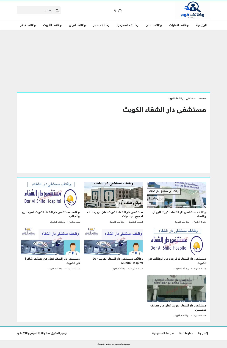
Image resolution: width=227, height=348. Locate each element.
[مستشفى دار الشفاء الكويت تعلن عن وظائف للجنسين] (176, 296)
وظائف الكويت (182, 221)
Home (202, 98)
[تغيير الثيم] (117, 10)
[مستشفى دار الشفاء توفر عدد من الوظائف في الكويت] (176, 249)
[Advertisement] (113, 59)
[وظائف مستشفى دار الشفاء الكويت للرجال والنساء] (176, 203)
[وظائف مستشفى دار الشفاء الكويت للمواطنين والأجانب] (50, 203)
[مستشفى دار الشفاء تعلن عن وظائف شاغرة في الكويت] (50, 249)
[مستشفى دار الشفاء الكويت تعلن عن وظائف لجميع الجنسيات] (113, 203)
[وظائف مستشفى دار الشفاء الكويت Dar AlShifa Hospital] (113, 249)
